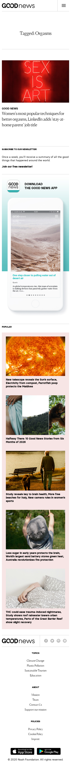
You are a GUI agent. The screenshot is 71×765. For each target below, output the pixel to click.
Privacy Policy (35, 729)
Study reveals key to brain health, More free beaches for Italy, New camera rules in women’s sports (35, 497)
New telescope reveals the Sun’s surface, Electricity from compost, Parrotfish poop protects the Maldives (32, 383)
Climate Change (35, 660)
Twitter (52, 642)
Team (35, 699)
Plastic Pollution (35, 665)
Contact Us (35, 704)
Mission (35, 695)
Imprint (35, 739)
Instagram (58, 642)
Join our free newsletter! (17, 166)
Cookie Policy (35, 734)
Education (35, 675)
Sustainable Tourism (36, 670)
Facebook (46, 642)
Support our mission (35, 709)
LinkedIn (65, 642)
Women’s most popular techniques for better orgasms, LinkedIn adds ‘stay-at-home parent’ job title (33, 118)
